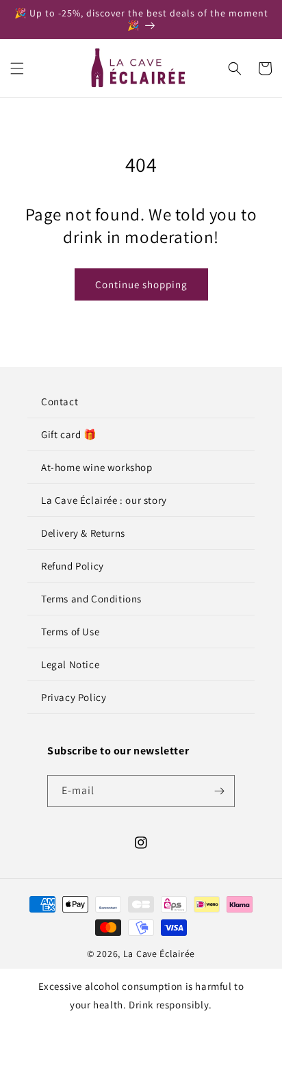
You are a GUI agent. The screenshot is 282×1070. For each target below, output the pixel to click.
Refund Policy (72, 565)
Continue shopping (141, 284)
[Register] (219, 791)
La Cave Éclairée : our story (104, 500)
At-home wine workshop (97, 467)
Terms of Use (70, 631)
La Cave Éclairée (159, 953)
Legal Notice (70, 664)
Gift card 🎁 (69, 434)
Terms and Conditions (91, 598)
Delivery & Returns (83, 532)
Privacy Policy (73, 697)
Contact (59, 401)
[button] (17, 68)
